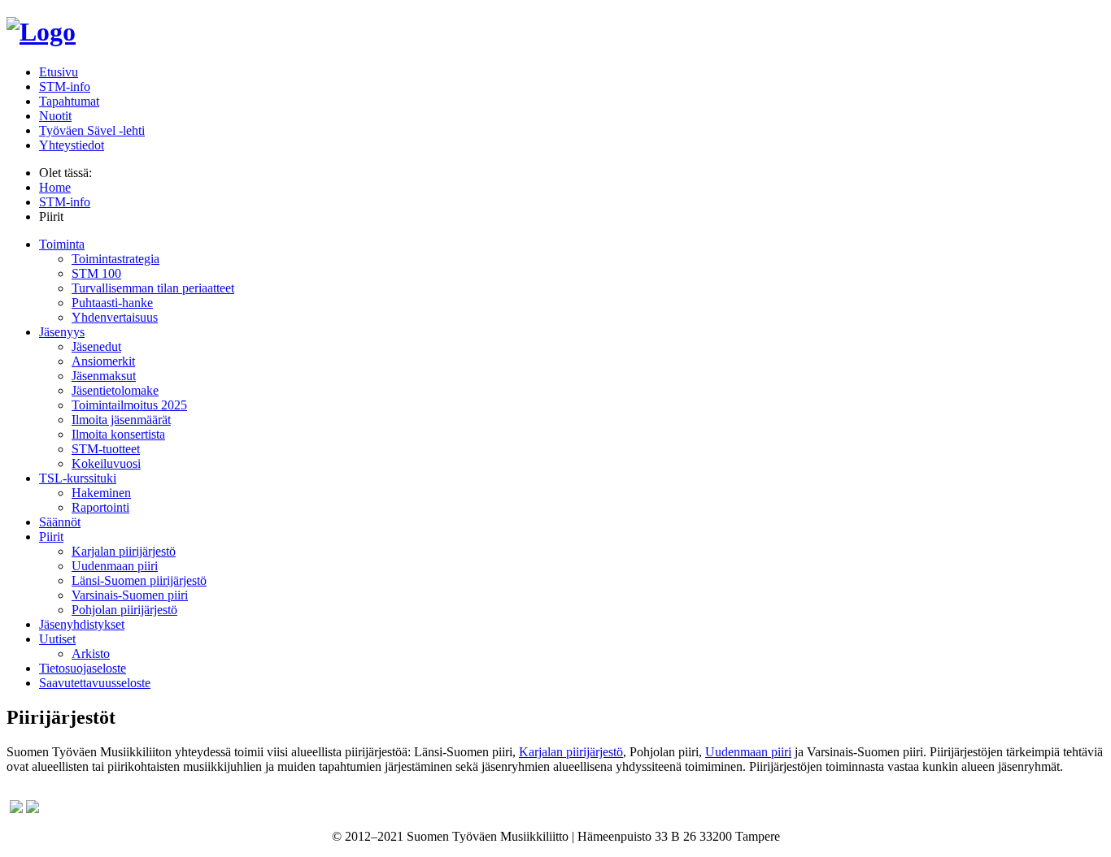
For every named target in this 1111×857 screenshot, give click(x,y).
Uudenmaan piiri (115, 566)
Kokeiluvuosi (106, 463)
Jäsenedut (96, 346)
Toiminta (62, 244)
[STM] (41, 31)
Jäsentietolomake (115, 390)
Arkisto (91, 653)
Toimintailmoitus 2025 (129, 405)
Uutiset (57, 639)
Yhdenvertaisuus (115, 317)
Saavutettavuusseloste (94, 683)
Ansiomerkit (103, 361)
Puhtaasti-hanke (112, 302)
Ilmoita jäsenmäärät (121, 419)
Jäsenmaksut (104, 376)
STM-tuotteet (106, 449)
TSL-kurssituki (77, 478)
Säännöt (60, 522)
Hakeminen (101, 493)
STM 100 (96, 273)
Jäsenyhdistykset (81, 624)
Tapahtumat (69, 101)
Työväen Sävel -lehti (92, 130)
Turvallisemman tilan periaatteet (153, 288)
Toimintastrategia (115, 259)
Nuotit (55, 116)
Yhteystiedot (71, 145)
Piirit (51, 536)
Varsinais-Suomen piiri (130, 595)
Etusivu (58, 72)
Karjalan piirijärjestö (124, 551)
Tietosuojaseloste (82, 668)
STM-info (64, 86)
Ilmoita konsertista (118, 434)
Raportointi (100, 507)
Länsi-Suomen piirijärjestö (139, 580)
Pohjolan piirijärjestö (124, 610)
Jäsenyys (62, 332)
